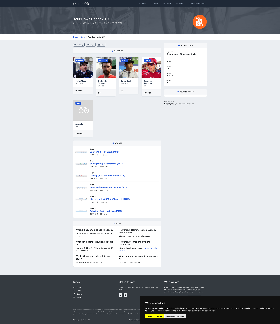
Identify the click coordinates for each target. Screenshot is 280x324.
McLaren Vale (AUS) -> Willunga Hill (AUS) (110, 199)
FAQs (102, 45)
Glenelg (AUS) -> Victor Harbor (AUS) (107, 175)
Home (75, 37)
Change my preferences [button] (175, 316)
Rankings (80, 45)
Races (83, 37)
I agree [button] (149, 316)
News (79, 297)
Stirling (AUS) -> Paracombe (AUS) (106, 164)
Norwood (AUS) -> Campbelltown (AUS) (108, 187)
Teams (79, 294)
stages (92, 45)
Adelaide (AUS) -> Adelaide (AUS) (106, 211)
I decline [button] (159, 316)
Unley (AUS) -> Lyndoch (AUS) (104, 152)
